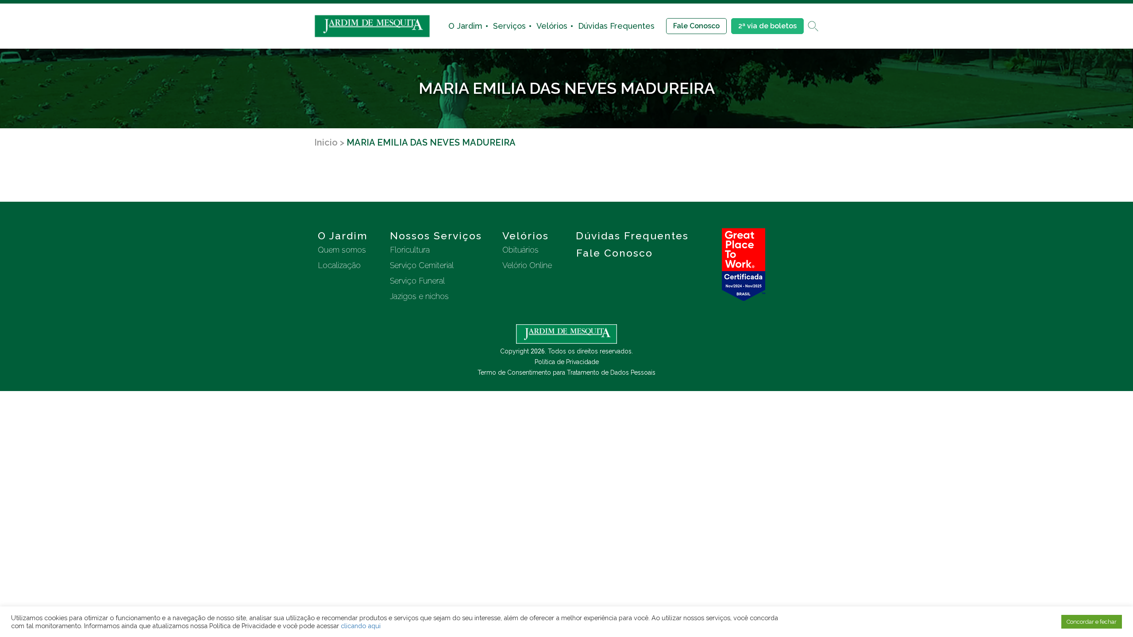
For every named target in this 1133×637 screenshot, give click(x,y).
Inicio (326, 142)
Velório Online (527, 265)
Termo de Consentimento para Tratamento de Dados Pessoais (566, 372)
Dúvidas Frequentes (616, 26)
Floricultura (410, 249)
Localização (339, 265)
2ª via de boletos (767, 26)
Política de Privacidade (567, 361)
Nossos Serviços (436, 236)
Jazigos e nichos (419, 296)
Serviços (509, 26)
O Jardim (465, 26)
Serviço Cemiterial (422, 265)
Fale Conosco (696, 26)
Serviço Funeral (417, 280)
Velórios (551, 26)
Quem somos (342, 249)
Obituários (520, 249)
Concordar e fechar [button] (1092, 621)
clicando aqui (361, 625)
